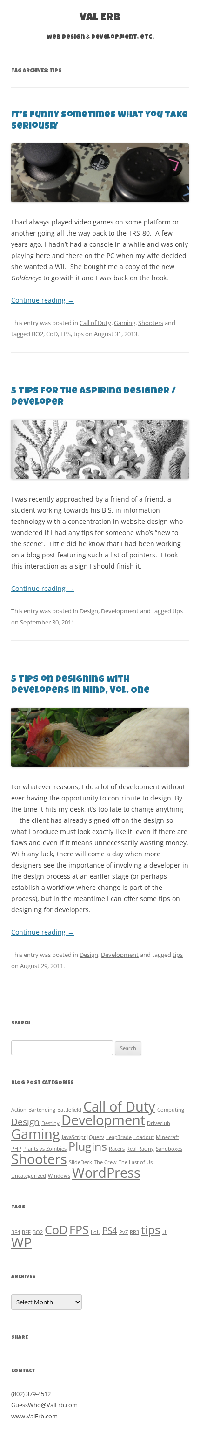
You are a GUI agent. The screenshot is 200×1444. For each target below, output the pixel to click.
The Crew (105, 1162)
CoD (52, 334)
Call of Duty (95, 323)
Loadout (143, 1137)
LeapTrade (119, 1137)
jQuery (95, 1137)
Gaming (124, 323)
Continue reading (42, 300)
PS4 (109, 1231)
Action (19, 1109)
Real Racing (140, 1149)
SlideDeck (80, 1162)
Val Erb (100, 18)
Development (120, 611)
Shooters (150, 323)
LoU (95, 1232)
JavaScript (74, 1137)
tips (78, 334)
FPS (65, 334)
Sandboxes (169, 1149)
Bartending (41, 1109)
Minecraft (167, 1137)
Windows (59, 1176)
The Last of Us (136, 1162)
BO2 (37, 334)
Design (89, 611)
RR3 (134, 1232)
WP (21, 1242)
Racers (117, 1149)
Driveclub (158, 1123)
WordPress (106, 1172)
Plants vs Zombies (45, 1149)
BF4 (15, 1232)
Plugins (87, 1146)
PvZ (123, 1232)
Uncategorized (28, 1176)
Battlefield (69, 1109)
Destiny (50, 1123)
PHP (16, 1149)
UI (164, 1232)
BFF (26, 1232)
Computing (170, 1109)
